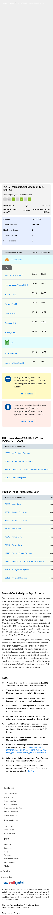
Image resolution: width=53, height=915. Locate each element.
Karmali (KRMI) (11, 353)
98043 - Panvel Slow (13, 537)
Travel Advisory (10, 815)
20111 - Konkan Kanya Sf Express (19, 461)
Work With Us (9, 862)
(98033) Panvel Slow (19, 753)
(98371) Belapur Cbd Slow (17, 750)
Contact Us (8, 848)
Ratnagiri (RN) (10, 323)
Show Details (27, 394)
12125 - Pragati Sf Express (16, 578)
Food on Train (9, 833)
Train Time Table (10, 801)
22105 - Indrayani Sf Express (17, 569)
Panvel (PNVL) (11, 304)
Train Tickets (9, 830)
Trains (12, 3)
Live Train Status (10, 794)
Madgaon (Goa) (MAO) (14, 363)
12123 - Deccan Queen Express (18, 553)
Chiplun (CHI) (10, 313)
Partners (7, 855)
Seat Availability (10, 804)
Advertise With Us (11, 859)
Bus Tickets (8, 826)
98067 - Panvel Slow (13, 545)
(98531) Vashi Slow (35, 747)
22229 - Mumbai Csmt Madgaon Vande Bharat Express (28, 469)
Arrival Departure (11, 812)
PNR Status (8, 797)
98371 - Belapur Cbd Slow (16, 512)
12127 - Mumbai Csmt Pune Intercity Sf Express (25, 561)
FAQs (6, 851)
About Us (8, 844)
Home (4, 3)
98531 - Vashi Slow (13, 504)
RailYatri (30, 771)
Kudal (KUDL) (10, 332)
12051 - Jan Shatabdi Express (17, 453)
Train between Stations (13, 808)
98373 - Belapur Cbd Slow (16, 520)
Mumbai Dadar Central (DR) (16, 285)
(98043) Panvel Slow (37, 753)
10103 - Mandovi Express (15, 477)
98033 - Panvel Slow (13, 528)
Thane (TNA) (10, 294)
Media (6, 866)
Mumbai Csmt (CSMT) (14, 275)
